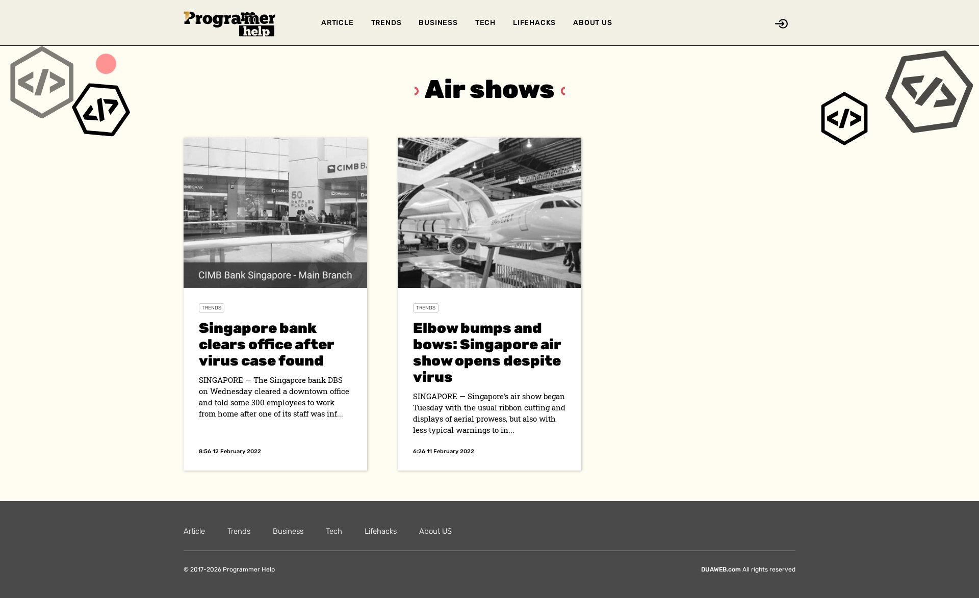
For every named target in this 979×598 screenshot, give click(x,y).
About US (592, 22)
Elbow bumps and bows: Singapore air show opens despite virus (487, 352)
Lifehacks (534, 22)
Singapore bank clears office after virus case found (266, 344)
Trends (386, 22)
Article (337, 22)
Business (438, 22)
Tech (485, 22)
